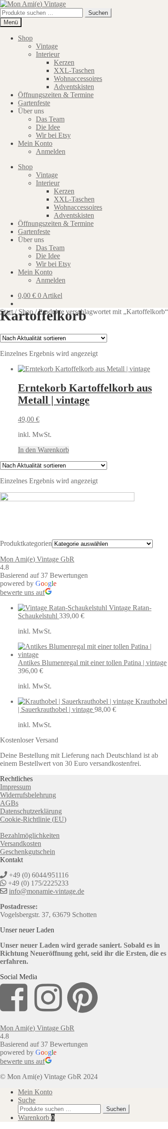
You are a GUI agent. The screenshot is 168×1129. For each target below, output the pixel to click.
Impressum (15, 787)
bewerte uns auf (22, 592)
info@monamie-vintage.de (46, 891)
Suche (26, 1100)
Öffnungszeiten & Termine (56, 95)
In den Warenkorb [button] (43, 450)
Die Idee (48, 127)
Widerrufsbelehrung (28, 795)
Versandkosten (20, 843)
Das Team (50, 119)
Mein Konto (35, 143)
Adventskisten (74, 86)
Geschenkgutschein (27, 851)
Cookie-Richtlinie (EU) (33, 819)
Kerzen (64, 62)
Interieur (48, 54)
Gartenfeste (34, 103)
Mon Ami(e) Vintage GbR (37, 559)
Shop (25, 38)
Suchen (98, 12)
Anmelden (50, 151)
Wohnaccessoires (78, 78)
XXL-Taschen (74, 70)
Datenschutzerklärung (31, 811)
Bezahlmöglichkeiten (30, 835)
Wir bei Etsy (53, 135)
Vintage (47, 46)
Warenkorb (36, 1117)
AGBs (9, 803)
